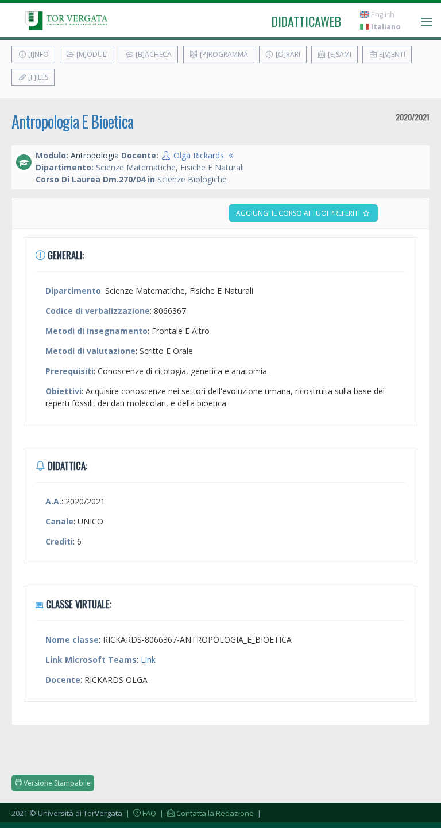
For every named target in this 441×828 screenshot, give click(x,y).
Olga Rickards (198, 155)
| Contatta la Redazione (206, 813)
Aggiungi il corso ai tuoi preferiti (299, 213)
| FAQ (140, 813)
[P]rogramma (223, 54)
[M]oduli (91, 54)
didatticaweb (306, 21)
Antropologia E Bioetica (72, 121)
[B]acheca (153, 54)
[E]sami (338, 54)
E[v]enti (391, 54)
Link (148, 659)
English (381, 15)
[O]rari (287, 54)
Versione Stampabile (56, 783)
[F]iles (37, 77)
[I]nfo (37, 54)
